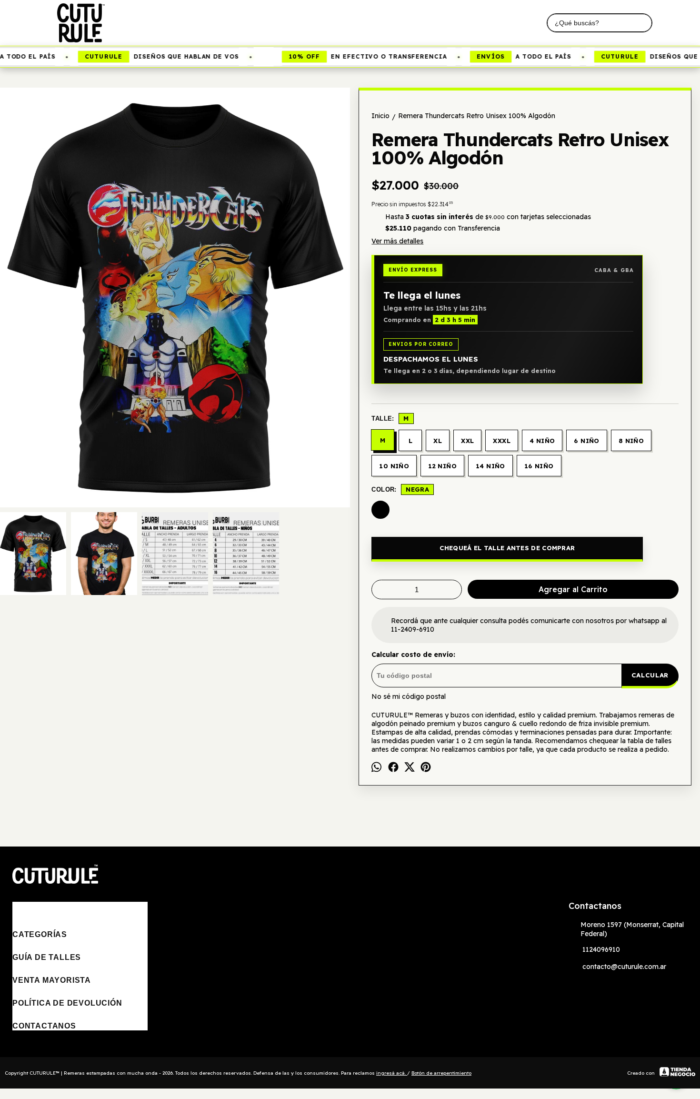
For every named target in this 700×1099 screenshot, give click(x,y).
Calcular (650, 675)
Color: (400, 489)
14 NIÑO (490, 466)
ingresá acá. (391, 1073)
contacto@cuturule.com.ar (624, 966)
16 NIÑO (539, 466)
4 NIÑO (542, 440)
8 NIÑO (631, 440)
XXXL (501, 440)
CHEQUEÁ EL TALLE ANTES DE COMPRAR (507, 548)
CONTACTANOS (44, 1026)
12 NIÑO (442, 466)
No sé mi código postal (408, 696)
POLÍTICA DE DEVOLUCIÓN (67, 1003)
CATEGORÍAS (39, 934)
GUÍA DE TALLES (46, 957)
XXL (467, 440)
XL (437, 440)
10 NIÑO (394, 466)
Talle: (390, 418)
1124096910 (601, 949)
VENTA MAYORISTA (51, 980)
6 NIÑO (586, 440)
